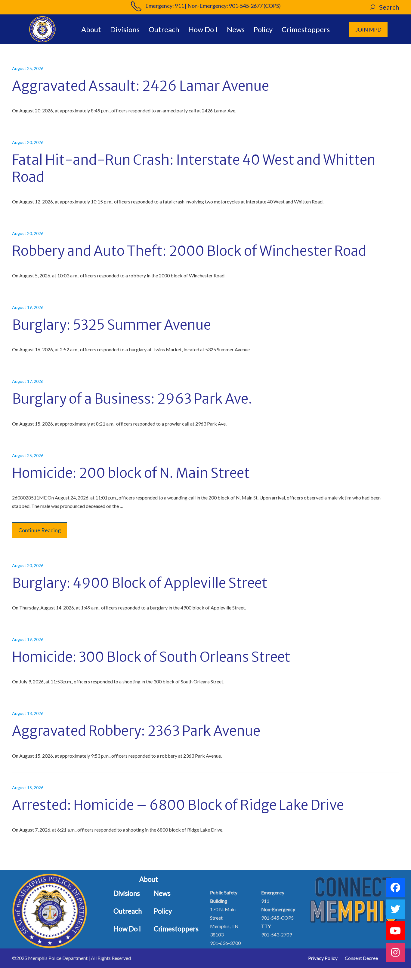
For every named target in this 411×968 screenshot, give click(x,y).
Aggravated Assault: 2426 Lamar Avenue (140, 86)
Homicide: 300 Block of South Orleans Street (151, 657)
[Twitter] (395, 909)
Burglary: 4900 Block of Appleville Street (139, 583)
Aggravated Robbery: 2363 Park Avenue (136, 730)
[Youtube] (395, 930)
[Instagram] (395, 952)
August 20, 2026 (27, 142)
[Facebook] (395, 887)
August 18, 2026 (27, 713)
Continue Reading (39, 530)
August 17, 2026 (27, 381)
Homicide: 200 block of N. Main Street (131, 473)
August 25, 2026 (27, 68)
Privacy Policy (323, 958)
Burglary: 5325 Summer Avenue (111, 324)
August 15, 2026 (27, 787)
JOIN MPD (368, 29)
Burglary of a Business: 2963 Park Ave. (132, 398)
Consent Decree (361, 958)
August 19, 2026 (27, 307)
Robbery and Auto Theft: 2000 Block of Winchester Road (189, 251)
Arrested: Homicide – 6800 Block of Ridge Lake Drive (178, 805)
